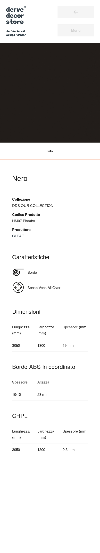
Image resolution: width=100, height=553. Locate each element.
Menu (76, 30)
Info (50, 151)
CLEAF (18, 235)
